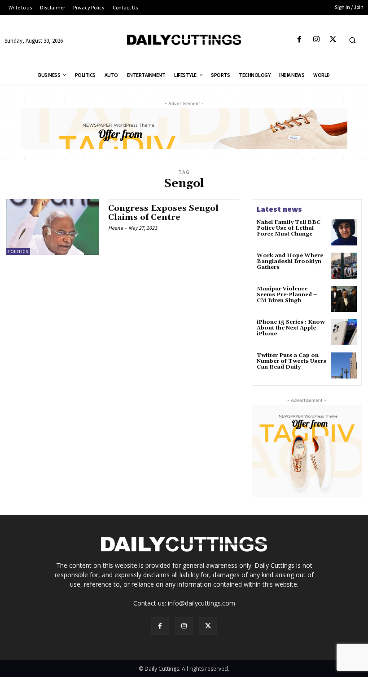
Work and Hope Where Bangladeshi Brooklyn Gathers (290, 261)
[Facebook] (300, 40)
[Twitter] (333, 40)
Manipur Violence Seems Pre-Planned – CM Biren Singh (287, 294)
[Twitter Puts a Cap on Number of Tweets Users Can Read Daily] (344, 365)
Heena (115, 227)
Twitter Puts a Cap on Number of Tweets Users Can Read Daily (291, 361)
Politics (18, 251)
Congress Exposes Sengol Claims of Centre (163, 213)
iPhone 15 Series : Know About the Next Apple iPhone (290, 328)
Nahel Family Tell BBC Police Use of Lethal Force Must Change (288, 228)
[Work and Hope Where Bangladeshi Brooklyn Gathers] (344, 266)
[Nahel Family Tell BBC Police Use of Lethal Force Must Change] (344, 232)
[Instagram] (316, 40)
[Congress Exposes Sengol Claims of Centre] (52, 227)
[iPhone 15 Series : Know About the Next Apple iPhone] (344, 332)
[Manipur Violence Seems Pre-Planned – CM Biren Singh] (344, 299)
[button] (352, 40)
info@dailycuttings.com (201, 603)
